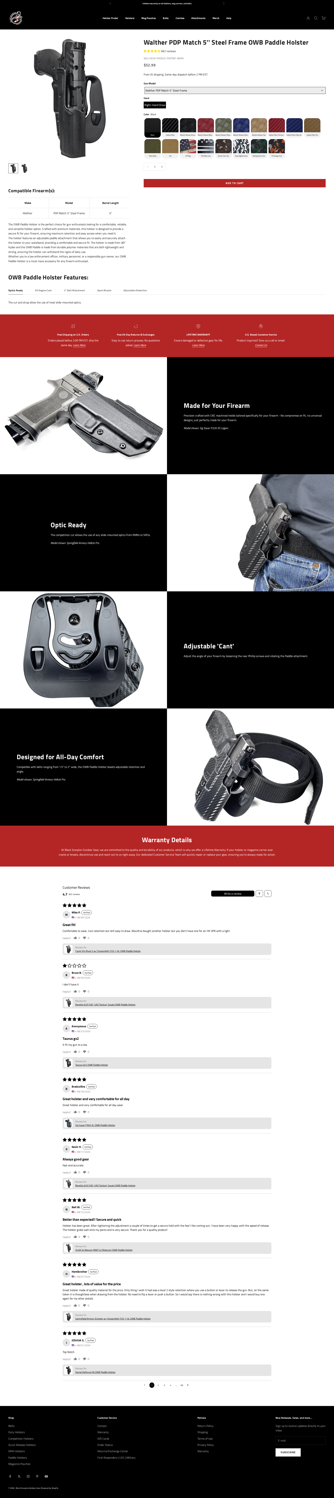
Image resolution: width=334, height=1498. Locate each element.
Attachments (198, 18)
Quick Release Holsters (22, 1445)
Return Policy (205, 1426)
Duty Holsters (16, 1432)
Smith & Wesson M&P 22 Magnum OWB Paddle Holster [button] (104, 1250)
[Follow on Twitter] (19, 1476)
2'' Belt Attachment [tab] (74, 290)
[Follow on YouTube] (46, 1476)
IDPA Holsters (16, 1451)
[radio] (155, 105)
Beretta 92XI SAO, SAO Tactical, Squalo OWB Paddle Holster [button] (105, 1004)
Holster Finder (110, 18)
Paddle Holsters (17, 1457)
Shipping (202, 1432)
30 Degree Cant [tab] (43, 290)
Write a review (232, 893)
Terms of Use (205, 1438)
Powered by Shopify (49, 1488)
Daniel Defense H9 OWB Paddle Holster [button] (95, 1372)
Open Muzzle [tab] (104, 290)
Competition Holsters (20, 1438)
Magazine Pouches (19, 1464)
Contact (102, 1426)
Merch (216, 18)
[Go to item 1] (13, 168)
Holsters (129, 18)
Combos (180, 18)
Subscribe (288, 1452)
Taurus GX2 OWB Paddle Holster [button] (91, 1065)
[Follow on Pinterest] (37, 1476)
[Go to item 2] (24, 168)
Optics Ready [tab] (15, 290)
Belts (166, 18)
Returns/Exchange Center (112, 1451)
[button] (152, 51)
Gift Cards (103, 1438)
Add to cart (235, 183)
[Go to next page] (189, 1385)
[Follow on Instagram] (28, 1476)
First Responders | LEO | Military (116, 1457)
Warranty (103, 1432)
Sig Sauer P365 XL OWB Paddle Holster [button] (95, 1125)
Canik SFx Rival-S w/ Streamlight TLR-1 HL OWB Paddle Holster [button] (108, 951)
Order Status (105, 1445)
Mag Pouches (148, 18)
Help (228, 18)
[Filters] (259, 893)
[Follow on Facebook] (10, 1476)
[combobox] (235, 90)
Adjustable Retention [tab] (135, 290)
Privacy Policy (205, 1445)
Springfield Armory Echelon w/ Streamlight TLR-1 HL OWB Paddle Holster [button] (113, 1318)
